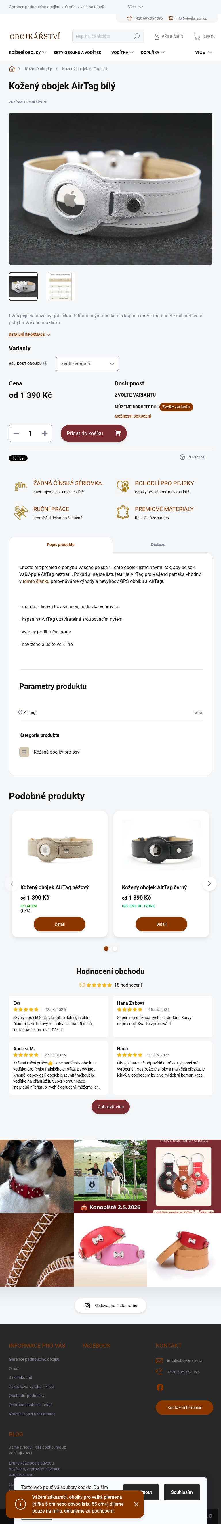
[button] (106, 948)
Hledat (136, 36)
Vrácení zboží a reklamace (32, 1414)
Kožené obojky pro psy (56, 752)
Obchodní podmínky (27, 1395)
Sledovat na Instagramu (115, 1305)
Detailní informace (27, 335)
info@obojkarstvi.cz (185, 1360)
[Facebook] (160, 1386)
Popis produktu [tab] (61, 544)
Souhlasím (182, 1492)
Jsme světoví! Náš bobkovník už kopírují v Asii (37, 1450)
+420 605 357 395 (183, 1372)
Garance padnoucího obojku (34, 7)
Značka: (28, 102)
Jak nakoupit (92, 7)
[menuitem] (28, 52)
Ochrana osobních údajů (31, 1404)
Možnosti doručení (133, 416)
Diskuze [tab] (158, 544)
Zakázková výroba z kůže (31, 1386)
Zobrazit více (111, 1107)
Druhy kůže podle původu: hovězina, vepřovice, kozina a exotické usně (34, 1469)
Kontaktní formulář (184, 1407)
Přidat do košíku (85, 433)
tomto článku (36, 581)
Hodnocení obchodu (110, 971)
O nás (70, 7)
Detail (60, 924)
